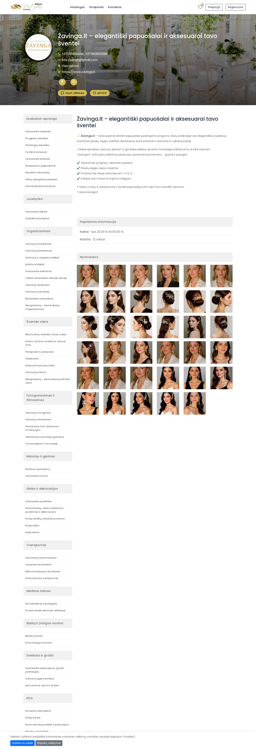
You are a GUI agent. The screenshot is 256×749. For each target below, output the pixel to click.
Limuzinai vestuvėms (38, 564)
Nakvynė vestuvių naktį (40, 365)
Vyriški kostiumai (36, 152)
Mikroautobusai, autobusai (42, 571)
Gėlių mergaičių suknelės (41, 179)
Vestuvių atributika (37, 285)
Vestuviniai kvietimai (38, 271)
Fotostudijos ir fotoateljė (41, 443)
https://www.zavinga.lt (78, 72)
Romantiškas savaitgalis (41, 603)
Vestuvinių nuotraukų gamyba (44, 437)
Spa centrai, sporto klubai (42, 685)
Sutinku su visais (22, 743)
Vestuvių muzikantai (38, 244)
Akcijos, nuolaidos (36, 731)
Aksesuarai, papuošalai (40, 166)
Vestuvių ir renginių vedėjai (42, 257)
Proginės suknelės (36, 138)
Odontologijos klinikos (39, 678)
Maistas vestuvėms (37, 469)
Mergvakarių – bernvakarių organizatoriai (42, 307)
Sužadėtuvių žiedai (37, 218)
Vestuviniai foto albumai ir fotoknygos (42, 428)
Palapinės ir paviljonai (39, 352)
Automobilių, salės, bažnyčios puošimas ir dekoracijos (44, 510)
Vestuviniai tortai (36, 476)
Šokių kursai (32, 717)
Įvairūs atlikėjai (34, 264)
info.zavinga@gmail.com (79, 60)
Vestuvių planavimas (38, 250)
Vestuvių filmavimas (38, 419)
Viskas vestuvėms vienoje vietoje (46, 278)
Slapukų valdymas (49, 743)
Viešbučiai (31, 358)
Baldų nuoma (33, 636)
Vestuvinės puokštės (38, 501)
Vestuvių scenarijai (37, 291)
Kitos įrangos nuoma (38, 642)
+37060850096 (73, 54)
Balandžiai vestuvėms (39, 298)
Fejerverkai (32, 532)
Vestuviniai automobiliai (40, 558)
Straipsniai (96, 7)
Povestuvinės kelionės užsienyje (45, 610)
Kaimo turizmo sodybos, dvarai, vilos (45, 343)
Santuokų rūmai (35, 372)
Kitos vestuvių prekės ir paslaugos (47, 724)
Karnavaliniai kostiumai (40, 186)
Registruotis (235, 7)
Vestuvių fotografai (38, 413)
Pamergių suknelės (37, 145)
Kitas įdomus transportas (41, 578)
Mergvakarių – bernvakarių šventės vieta (47, 381)
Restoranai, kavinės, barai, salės (45, 334)
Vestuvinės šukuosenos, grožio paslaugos (44, 670)
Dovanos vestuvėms (38, 711)
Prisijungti (214, 7)
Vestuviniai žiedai (36, 211)
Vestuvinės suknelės (38, 131)
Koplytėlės (32, 525)
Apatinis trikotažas (37, 172)
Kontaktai (114, 7)
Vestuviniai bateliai (37, 159)
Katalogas (77, 7)
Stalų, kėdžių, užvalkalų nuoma (44, 518)
